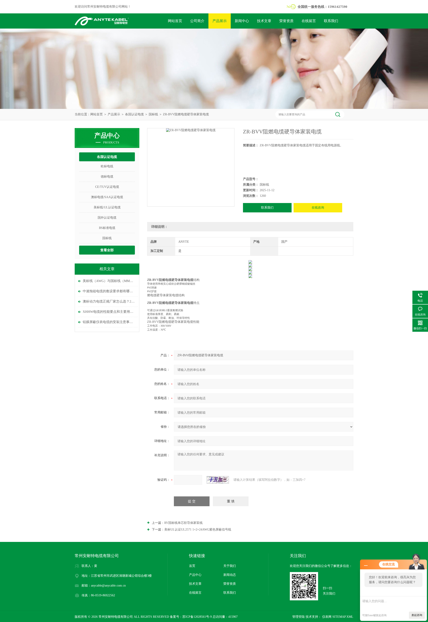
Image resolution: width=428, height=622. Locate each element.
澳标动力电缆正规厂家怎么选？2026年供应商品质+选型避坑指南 (109, 301)
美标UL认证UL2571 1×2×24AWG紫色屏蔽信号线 (197, 529)
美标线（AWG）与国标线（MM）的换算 (109, 281)
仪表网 (326, 616)
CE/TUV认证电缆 (107, 187)
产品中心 (195, 574)
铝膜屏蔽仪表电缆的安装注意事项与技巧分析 (109, 322)
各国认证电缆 (134, 114)
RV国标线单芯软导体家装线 (183, 523)
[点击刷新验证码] (218, 480)
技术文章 (264, 21)
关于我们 (229, 566)
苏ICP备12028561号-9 (197, 616)
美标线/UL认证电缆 (107, 207)
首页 (192, 566)
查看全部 (107, 250)
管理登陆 (298, 616)
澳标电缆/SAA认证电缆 (107, 197)
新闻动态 (229, 574)
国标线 (153, 114)
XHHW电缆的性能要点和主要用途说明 (109, 311)
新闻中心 (242, 21)
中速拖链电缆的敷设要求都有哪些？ (109, 291)
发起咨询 (417, 615)
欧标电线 (107, 166)
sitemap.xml (342, 616)
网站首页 (175, 21)
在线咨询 (318, 207)
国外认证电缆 (107, 217)
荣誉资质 (286, 21)
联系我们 (331, 21)
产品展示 (219, 21)
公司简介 (197, 21)
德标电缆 (107, 176)
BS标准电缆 (107, 228)
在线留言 (309, 21)
